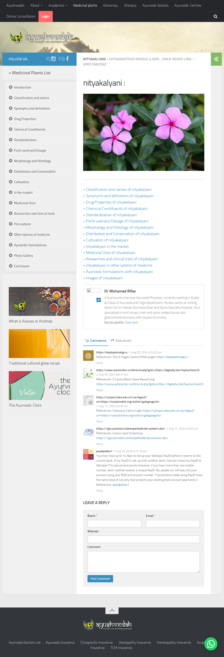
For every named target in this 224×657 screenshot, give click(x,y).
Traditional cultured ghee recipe (34, 363)
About (35, 5)
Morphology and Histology (32, 161)
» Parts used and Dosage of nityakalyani (115, 221)
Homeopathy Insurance (174, 642)
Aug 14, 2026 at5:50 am (183, 428)
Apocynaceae (94, 64)
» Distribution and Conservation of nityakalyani (121, 233)
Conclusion (21, 266)
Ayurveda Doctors (155, 5)
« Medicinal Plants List (30, 72)
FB (62, 59)
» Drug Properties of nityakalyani (109, 202)
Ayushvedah (15, 5)
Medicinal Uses (25, 203)
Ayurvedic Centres (188, 5)
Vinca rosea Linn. (177, 59)
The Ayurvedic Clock (25, 405)
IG (48, 59)
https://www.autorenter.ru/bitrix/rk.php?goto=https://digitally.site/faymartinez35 (149, 384)
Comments (98, 340)
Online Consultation (20, 16)
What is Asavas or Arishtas (30, 321)
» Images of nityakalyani (103, 278)
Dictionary (110, 5)
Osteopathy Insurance (135, 642)
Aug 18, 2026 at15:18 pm (131, 451)
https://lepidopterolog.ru (172, 357)
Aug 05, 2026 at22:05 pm (146, 352)
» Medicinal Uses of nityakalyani (109, 252)
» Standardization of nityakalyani (110, 215)
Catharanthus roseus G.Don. (134, 59)
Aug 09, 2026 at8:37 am (113, 374)
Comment (94, 547)
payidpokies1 (120, 485)
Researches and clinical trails (34, 214)
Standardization (25, 140)
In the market (23, 193)
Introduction (22, 87)
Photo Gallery (23, 256)
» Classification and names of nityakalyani (117, 189)
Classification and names (31, 98)
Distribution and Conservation (35, 172)
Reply (99, 363)
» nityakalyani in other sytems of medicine (117, 265)
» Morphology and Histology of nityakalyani (118, 227)
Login (46, 16)
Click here (131, 322)
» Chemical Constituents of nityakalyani (115, 208)
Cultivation (21, 182)
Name (92, 516)
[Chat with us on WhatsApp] (210, 643)
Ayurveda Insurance (60, 642)
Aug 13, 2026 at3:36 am (113, 406)
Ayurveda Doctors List (25, 642)
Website (93, 531)
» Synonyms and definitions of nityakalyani (118, 195)
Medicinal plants (85, 5)
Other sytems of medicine (32, 235)
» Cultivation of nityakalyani (105, 240)
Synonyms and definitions (32, 108)
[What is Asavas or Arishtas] (39, 301)
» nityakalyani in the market (106, 246)
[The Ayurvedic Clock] (39, 385)
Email (150, 516)
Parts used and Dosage (30, 150)
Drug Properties (25, 119)
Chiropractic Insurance (96, 642)
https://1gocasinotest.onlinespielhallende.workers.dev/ (132, 438)
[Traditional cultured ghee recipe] (39, 343)
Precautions (22, 224)
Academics (56, 5)
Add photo (123, 340)
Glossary (130, 5)
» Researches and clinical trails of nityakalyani (120, 259)
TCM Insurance (121, 648)
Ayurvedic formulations (30, 245)
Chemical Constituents (30, 129)
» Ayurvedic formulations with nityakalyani (118, 271)
